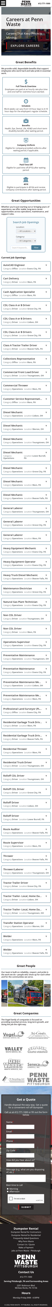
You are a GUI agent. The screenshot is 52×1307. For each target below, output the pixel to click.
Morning (13, 1188)
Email (9, 1131)
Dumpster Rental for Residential (26, 1235)
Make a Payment (26, 1247)
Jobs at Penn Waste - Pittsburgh (26, 1251)
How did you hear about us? (20, 1160)
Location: (20, 227)
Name (9, 1122)
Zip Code (10, 1150)
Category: (20, 237)
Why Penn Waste (26, 1241)
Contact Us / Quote (26, 1244)
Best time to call (14, 1185)
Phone (9, 1141)
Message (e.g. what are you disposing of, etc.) (25, 1171)
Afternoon (14, 1191)
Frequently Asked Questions (26, 1238)
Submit (26, 1207)
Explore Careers (25, 46)
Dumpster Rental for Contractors (26, 1232)
